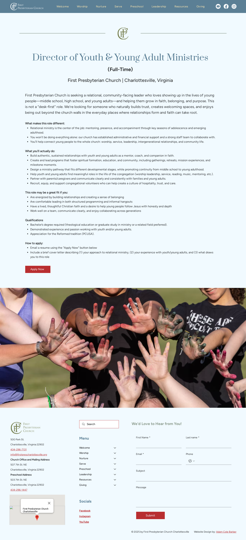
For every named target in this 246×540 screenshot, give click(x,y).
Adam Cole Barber (226, 531)
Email (140, 454)
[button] (62, 6)
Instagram (85, 516)
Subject (140, 470)
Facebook (84, 510)
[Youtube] (218, 6)
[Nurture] (115, 458)
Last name (192, 437)
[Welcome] (115, 448)
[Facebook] (226, 6)
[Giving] (115, 485)
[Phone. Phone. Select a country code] (191, 461)
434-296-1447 (18, 489)
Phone (189, 454)
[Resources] (115, 479)
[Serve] (115, 464)
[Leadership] (115, 474)
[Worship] (115, 453)
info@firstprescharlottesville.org (28, 454)
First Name (143, 437)
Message (141, 487)
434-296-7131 (18, 449)
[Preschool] (115, 469)
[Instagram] (234, 6)
